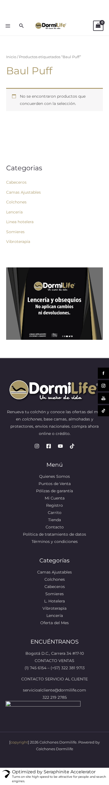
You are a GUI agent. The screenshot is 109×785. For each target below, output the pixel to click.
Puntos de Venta (55, 483)
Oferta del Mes (54, 622)
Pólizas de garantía (54, 490)
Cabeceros (16, 182)
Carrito (54, 512)
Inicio (11, 57)
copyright (19, 742)
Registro (54, 505)
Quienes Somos (54, 476)
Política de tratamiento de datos (54, 534)
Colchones (16, 202)
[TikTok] (72, 446)
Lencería (14, 212)
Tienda (54, 519)
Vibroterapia (18, 241)
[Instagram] (36, 446)
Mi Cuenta (55, 498)
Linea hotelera (20, 221)
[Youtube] (60, 446)
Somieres (15, 231)
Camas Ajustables (23, 192)
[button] (21, 25)
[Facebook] (48, 446)
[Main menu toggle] (7, 25)
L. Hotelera (54, 601)
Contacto (55, 527)
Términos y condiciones (55, 541)
